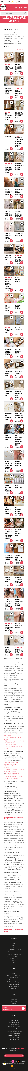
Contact (14, 947)
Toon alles (14, 1044)
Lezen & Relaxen (14, 977)
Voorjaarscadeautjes (14, 1022)
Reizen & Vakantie (14, 984)
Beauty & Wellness (14, 973)
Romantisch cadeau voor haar (14, 1031)
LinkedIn (14, 1003)
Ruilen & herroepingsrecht (14, 954)
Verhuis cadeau (14, 1020)
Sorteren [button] (19, 49)
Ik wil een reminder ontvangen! (14, 1056)
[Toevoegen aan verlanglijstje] (11, 54)
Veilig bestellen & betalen (14, 950)
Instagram (14, 1001)
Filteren (7, 46)
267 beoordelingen (22, 1)
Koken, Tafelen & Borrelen (14, 975)
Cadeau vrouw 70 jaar (14, 1035)
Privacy (14, 960)
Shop (14, 943)
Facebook (14, 999)
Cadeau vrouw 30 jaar (14, 1027)
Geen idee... (14, 988)
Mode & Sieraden (14, 980)
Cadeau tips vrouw (14, 1037)
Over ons (14, 945)
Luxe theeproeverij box (11, 744)
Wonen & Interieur (14, 986)
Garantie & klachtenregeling (14, 956)
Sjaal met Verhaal (14, 1024)
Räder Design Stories (14, 1033)
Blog (14, 962)
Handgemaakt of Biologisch (14, 982)
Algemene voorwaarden (14, 952)
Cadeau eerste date (14, 1039)
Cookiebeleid (14, 958)
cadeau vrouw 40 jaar (14, 1029)
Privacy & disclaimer (16, 1068)
